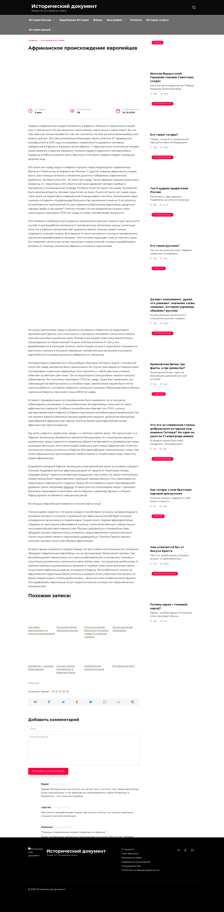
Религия (136, 20)
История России (40, 20)
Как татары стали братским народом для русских (171, 491)
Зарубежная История (74, 20)
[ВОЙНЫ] (173, 67)
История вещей (39, 29)
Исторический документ (64, 6)
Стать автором (129, 853)
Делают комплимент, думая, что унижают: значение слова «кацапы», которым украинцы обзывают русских (172, 305)
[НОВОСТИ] (173, 293)
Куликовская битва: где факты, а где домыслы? (167, 366)
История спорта (157, 20)
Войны (97, 20)
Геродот (69, 487)
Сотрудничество (131, 866)
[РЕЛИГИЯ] (173, 541)
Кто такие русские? (164, 245)
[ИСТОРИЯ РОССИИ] (173, 128)
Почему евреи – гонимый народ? (168, 606)
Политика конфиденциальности (140, 870)
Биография (114, 20)
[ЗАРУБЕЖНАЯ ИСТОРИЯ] (173, 598)
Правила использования (135, 862)
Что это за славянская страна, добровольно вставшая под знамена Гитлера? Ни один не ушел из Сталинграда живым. (172, 430)
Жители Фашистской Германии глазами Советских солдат (172, 77)
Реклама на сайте (131, 857)
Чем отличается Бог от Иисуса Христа (167, 548)
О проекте (127, 849)
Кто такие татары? (164, 134)
